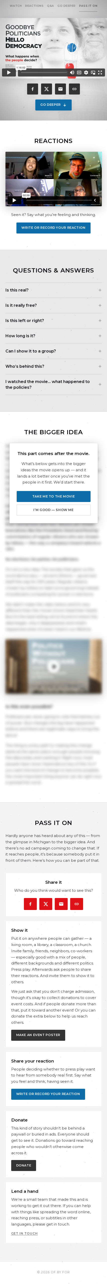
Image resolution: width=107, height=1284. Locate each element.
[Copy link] (74, 89)
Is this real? (17, 290)
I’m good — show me (53, 510)
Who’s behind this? (24, 366)
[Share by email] (60, 89)
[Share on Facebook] (32, 89)
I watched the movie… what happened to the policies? (47, 384)
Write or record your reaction (53, 228)
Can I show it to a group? (30, 351)
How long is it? (20, 336)
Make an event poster (38, 1035)
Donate (23, 1165)
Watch (16, 6)
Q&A (50, 6)
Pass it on (88, 6)
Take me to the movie (53, 496)
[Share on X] (46, 89)
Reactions (34, 6)
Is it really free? (21, 305)
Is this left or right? (24, 320)
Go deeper (66, 6)
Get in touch (24, 1233)
